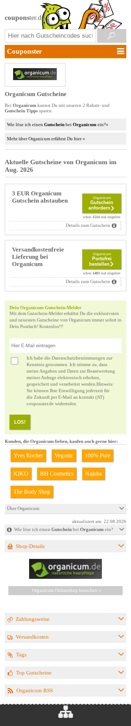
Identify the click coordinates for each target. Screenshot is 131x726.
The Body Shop (31, 492)
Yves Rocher (28, 455)
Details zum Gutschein (88, 225)
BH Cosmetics (57, 473)
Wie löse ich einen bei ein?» (57, 124)
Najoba (93, 473)
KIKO (20, 473)
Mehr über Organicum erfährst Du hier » (46, 138)
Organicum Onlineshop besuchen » (66, 590)
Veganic (64, 455)
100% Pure (97, 455)
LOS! (19, 422)
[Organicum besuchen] (65, 577)
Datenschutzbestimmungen (78, 358)
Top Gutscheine (34, 672)
